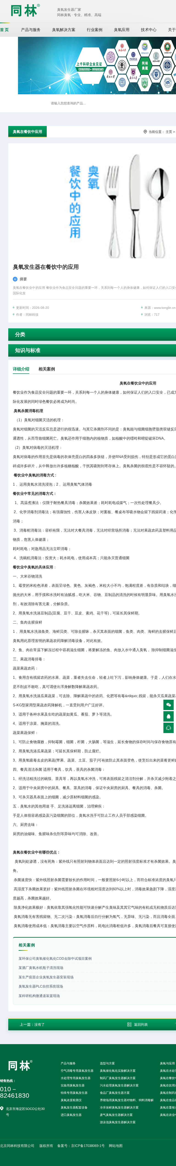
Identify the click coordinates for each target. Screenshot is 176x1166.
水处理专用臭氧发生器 (76, 1078)
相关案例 (46, 369)
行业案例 (94, 30)
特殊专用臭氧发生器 (74, 1092)
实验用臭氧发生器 (73, 1085)
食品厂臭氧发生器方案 (115, 1092)
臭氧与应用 (167, 1063)
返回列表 (141, 1024)
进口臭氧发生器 (71, 1115)
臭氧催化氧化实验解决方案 (118, 1070)
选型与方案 (107, 1063)
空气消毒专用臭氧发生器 (77, 1070)
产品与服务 (31, 30)
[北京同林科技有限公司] (25, 10)
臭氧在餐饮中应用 (27, 132)
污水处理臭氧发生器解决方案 (119, 1085)
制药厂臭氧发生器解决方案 (118, 1078)
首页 (5, 30)
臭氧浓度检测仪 (71, 1100)
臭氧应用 (121, 30)
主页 (169, 132)
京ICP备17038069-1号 (88, 1146)
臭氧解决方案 (63, 30)
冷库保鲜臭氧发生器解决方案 (119, 1107)
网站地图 (116, 1146)
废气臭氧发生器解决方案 (116, 1115)
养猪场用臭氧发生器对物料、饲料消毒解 (127, 1100)
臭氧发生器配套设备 (74, 1107)
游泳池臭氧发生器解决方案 (118, 1122)
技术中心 (149, 30)
